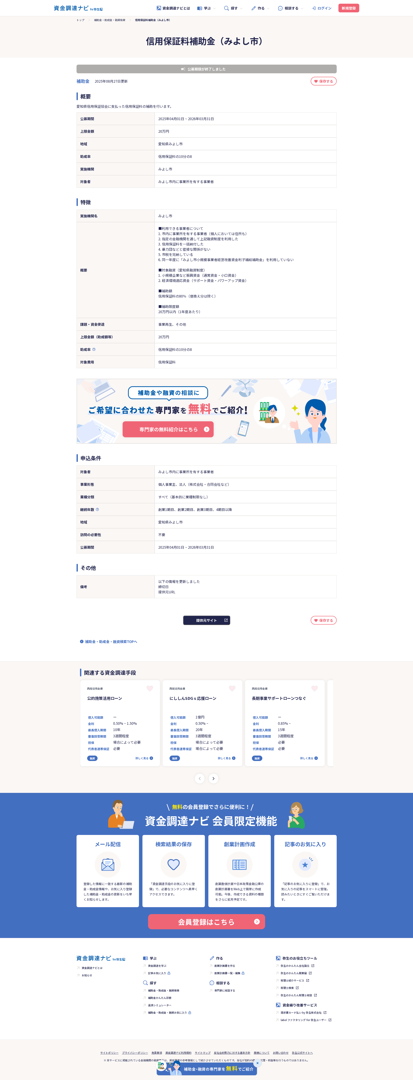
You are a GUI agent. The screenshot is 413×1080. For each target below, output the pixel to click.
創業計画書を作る (224, 965)
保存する (326, 81)
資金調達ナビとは (176, 8)
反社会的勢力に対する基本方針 (232, 1052)
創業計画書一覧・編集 (227, 973)
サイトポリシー (109, 1052)
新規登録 (349, 8)
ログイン (324, 8)
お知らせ (87, 975)
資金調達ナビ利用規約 (178, 1052)
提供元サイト (206, 620)
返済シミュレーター (159, 1005)
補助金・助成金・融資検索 (109, 20)
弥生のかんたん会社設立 (295, 965)
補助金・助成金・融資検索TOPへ (111, 641)
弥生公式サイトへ (302, 1052)
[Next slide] (213, 778)
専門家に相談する (224, 990)
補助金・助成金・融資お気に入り (167, 1012)
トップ (80, 20)
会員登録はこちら (206, 922)
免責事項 (157, 1052)
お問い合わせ (281, 1052)
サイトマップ (203, 1052)
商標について (261, 1052)
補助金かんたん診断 (159, 998)
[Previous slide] (199, 778)
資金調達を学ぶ (157, 965)
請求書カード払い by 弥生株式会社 (301, 1012)
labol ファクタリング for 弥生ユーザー (303, 1020)
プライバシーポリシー (135, 1052)
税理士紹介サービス (292, 980)
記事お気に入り (157, 973)
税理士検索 (287, 988)
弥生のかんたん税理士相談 (296, 995)
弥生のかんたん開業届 (294, 973)
